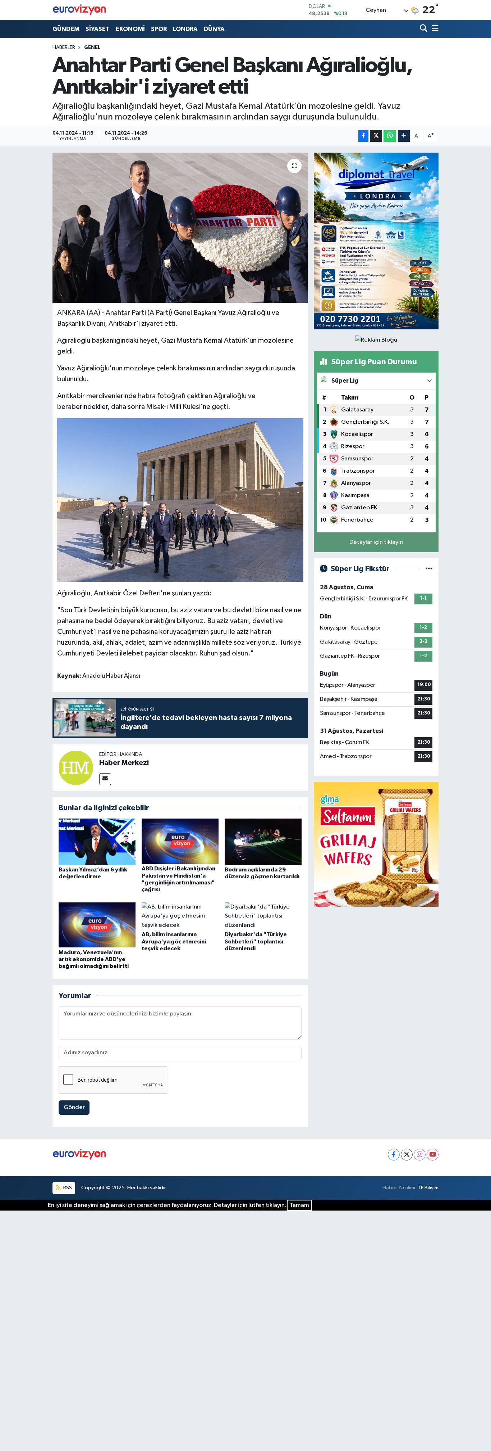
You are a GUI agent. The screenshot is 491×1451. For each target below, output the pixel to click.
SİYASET (98, 29)
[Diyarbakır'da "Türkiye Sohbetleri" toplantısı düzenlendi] (263, 916)
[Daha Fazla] (404, 136)
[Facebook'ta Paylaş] (363, 136)
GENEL (92, 47)
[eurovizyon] (79, 10)
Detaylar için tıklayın (376, 542)
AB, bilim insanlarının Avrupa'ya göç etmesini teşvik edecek (174, 941)
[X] (407, 1155)
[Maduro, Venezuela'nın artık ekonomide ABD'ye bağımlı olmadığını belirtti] (97, 925)
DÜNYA (214, 29)
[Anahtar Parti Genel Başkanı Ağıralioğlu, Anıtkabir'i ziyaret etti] (180, 227)
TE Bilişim (428, 1187)
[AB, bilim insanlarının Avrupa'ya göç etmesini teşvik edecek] (180, 916)
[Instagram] (420, 1155)
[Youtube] (433, 1155)
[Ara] (424, 29)
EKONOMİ (130, 29)
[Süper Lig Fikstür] (429, 569)
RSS (67, 1187)
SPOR (159, 29)
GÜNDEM (65, 29)
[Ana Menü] (434, 29)
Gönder (74, 1107)
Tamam (299, 1205)
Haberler (63, 47)
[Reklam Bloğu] (376, 241)
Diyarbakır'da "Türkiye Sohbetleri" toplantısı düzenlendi (256, 941)
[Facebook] (394, 1155)
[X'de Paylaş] (376, 136)
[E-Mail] (105, 779)
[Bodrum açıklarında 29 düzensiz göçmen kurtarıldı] (263, 842)
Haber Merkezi (124, 762)
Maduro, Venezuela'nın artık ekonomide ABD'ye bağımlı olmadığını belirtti (94, 959)
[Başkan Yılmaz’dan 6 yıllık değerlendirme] (97, 842)
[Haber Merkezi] (76, 768)
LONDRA (185, 29)
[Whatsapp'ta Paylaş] (390, 136)
